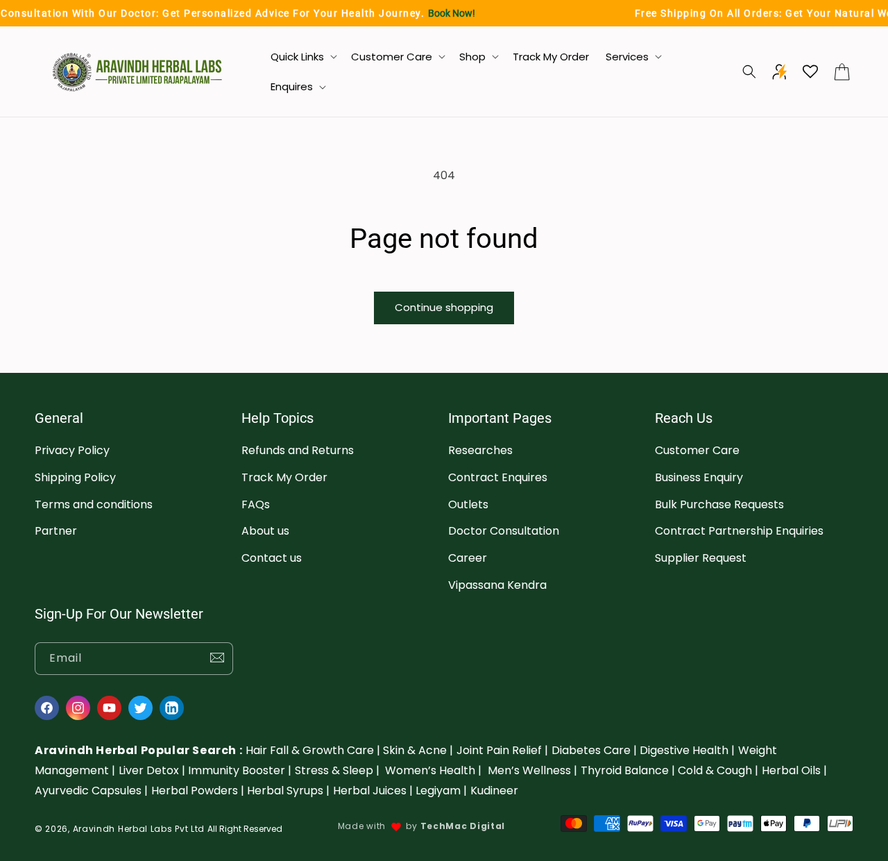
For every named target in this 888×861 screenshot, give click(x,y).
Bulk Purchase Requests (719, 504)
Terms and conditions (94, 504)
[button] (302, 57)
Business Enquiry (699, 477)
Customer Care (697, 450)
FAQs (255, 504)
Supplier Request (700, 559)
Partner (56, 532)
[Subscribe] (217, 658)
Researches (480, 450)
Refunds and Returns (297, 450)
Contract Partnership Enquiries (739, 532)
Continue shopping (444, 307)
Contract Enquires (497, 477)
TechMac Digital (463, 826)
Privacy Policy (72, 450)
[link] (313, 750)
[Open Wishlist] (810, 71)
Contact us (271, 559)
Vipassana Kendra (497, 585)
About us (265, 532)
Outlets (468, 504)
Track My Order (284, 477)
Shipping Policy (75, 477)
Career (467, 559)
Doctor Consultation (503, 532)
